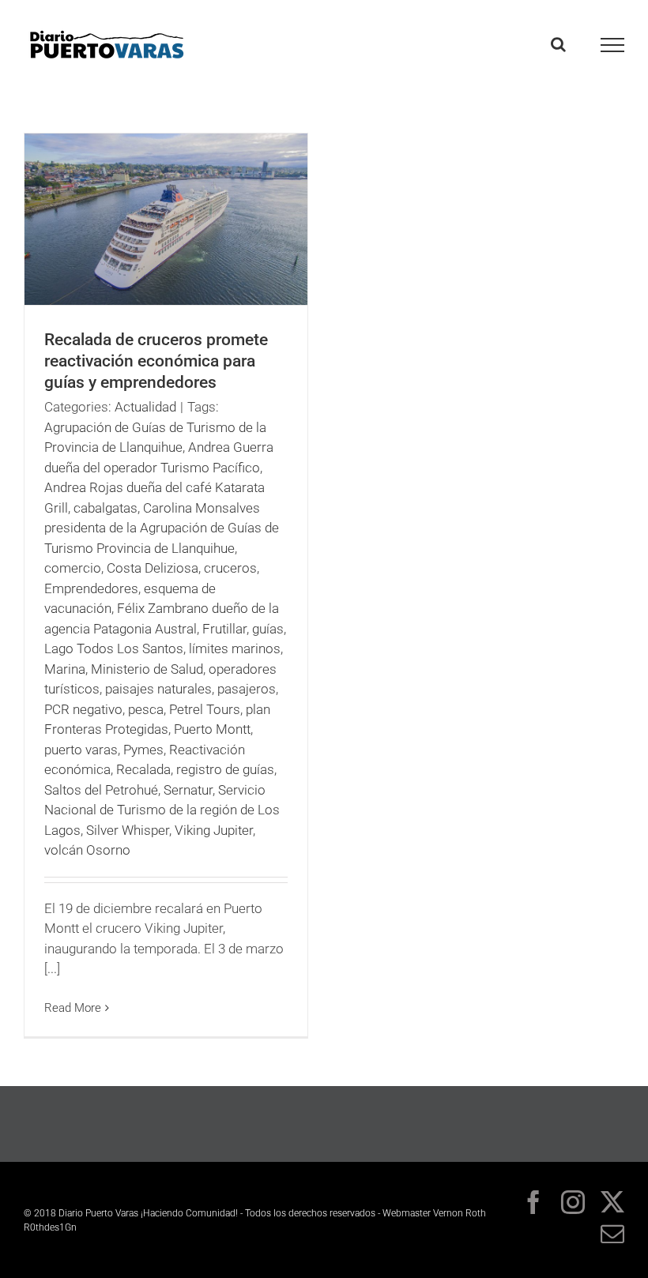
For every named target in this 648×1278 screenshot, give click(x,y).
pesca (146, 709)
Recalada (143, 769)
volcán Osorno (87, 850)
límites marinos (235, 648)
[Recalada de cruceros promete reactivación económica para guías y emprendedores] (165, 219)
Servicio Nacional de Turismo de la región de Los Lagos (162, 810)
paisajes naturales (158, 689)
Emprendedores (91, 588)
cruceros (230, 568)
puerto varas (81, 749)
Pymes (143, 749)
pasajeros (246, 689)
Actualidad (145, 407)
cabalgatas (105, 508)
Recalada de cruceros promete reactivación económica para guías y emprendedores (156, 361)
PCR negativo (83, 709)
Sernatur (188, 790)
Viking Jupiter (214, 830)
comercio (72, 568)
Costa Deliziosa (152, 568)
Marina (64, 669)
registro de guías (225, 769)
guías (268, 629)
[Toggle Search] (558, 44)
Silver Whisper (127, 830)
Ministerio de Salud (147, 669)
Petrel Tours (204, 709)
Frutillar (224, 629)
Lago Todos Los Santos (113, 648)
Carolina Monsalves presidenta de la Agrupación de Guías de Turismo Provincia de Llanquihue (161, 528)
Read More (72, 1008)
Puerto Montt (212, 729)
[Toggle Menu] (612, 45)
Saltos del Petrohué (101, 790)
